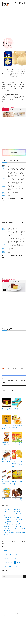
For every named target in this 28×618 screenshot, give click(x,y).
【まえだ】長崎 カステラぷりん (11, 517)
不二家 (18, 562)
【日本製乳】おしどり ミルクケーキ (13, 521)
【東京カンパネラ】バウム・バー (12, 511)
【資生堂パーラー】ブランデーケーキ (13, 523)
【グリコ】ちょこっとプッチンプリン (13, 519)
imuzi (5, 368)
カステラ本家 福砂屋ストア (14, 281)
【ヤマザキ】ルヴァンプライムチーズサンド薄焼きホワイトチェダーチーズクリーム (17, 463)
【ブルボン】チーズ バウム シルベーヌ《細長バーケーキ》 (6, 481)
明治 (4, 566)
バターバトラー (7, 558)
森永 (17, 566)
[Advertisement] (14, 22)
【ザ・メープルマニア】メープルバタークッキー (6, 427)
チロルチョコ (13, 554)
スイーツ (6, 550)
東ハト (10, 566)
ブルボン (17, 558)
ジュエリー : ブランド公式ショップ (15, 109)
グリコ (5, 554)
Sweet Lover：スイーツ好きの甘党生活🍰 (14, 4)
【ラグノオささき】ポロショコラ (12, 509)
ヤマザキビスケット (19, 368)
